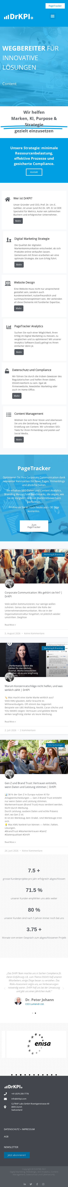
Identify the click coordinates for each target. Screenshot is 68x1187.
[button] (53, 16)
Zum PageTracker (34, 526)
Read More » (10, 624)
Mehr (18, 220)
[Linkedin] (25, 1184)
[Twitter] (31, 1184)
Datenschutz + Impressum (19, 1129)
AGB (6, 1136)
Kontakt (34, 172)
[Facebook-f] (37, 1184)
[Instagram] (43, 1184)
